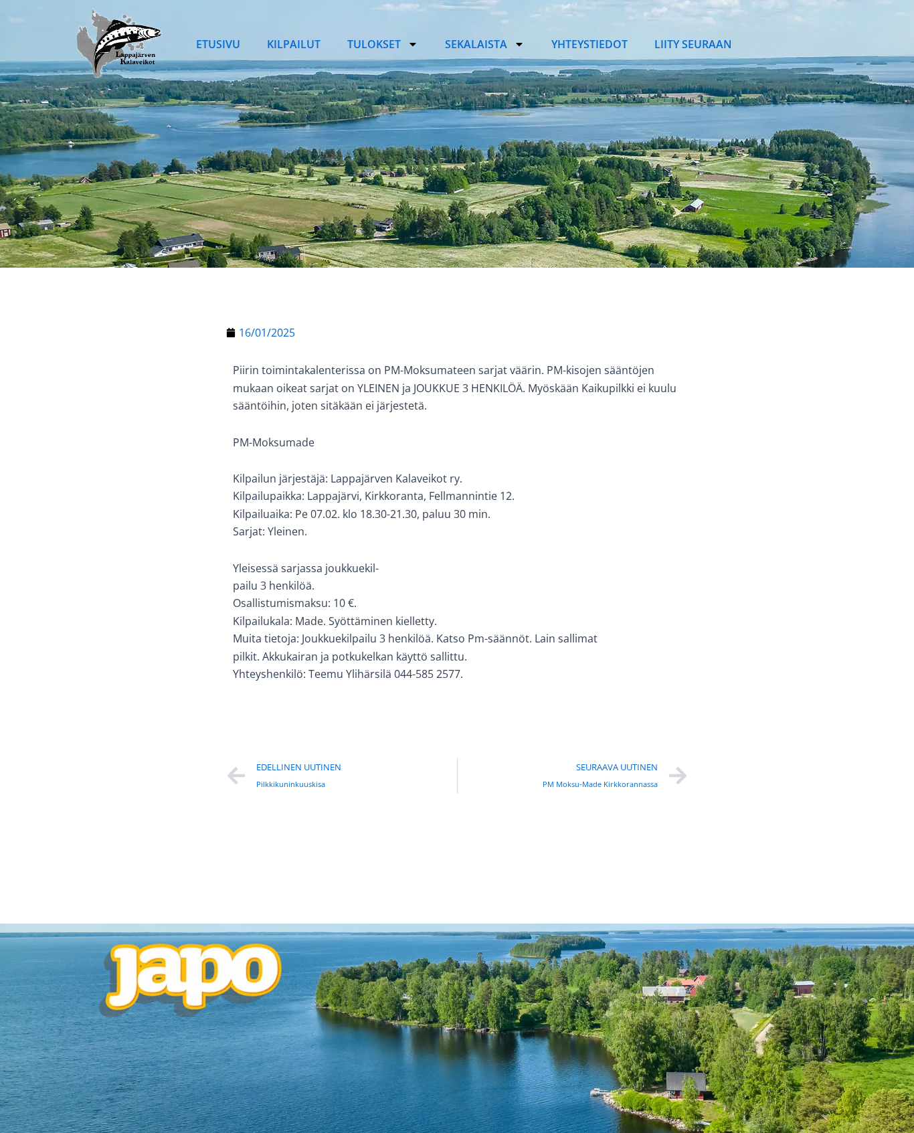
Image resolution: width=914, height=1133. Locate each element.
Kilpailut (294, 44)
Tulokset (374, 44)
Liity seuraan (693, 44)
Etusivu (218, 44)
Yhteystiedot (589, 44)
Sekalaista (476, 44)
